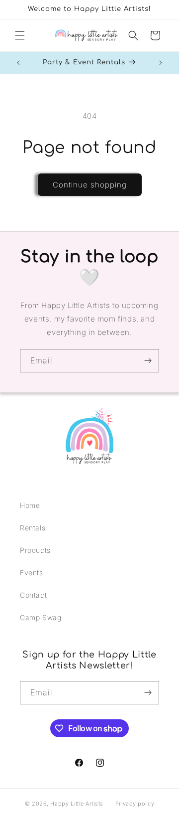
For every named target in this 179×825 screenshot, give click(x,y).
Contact (33, 595)
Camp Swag (40, 617)
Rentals (32, 527)
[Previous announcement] (18, 63)
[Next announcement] (161, 63)
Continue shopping (90, 184)
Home (30, 505)
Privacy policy (135, 803)
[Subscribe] (148, 360)
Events (31, 572)
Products (35, 550)
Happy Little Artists (76, 803)
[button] (20, 35)
